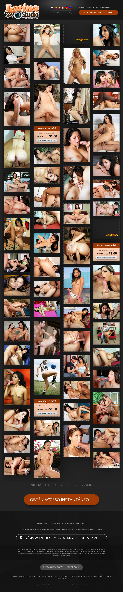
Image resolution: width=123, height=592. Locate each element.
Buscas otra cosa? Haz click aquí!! (61, 567)
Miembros (47, 523)
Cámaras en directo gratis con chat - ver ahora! (61, 538)
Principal (39, 523)
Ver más (84, 523)
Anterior (36, 484)
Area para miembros (102, 8)
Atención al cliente (33, 576)
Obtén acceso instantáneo (97, 12)
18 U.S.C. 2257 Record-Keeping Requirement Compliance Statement (89, 576)
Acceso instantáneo (72, 523)
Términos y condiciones (16, 576)
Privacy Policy (61, 579)
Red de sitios (86, 8)
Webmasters (47, 576)
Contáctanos (58, 576)
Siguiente (87, 484)
